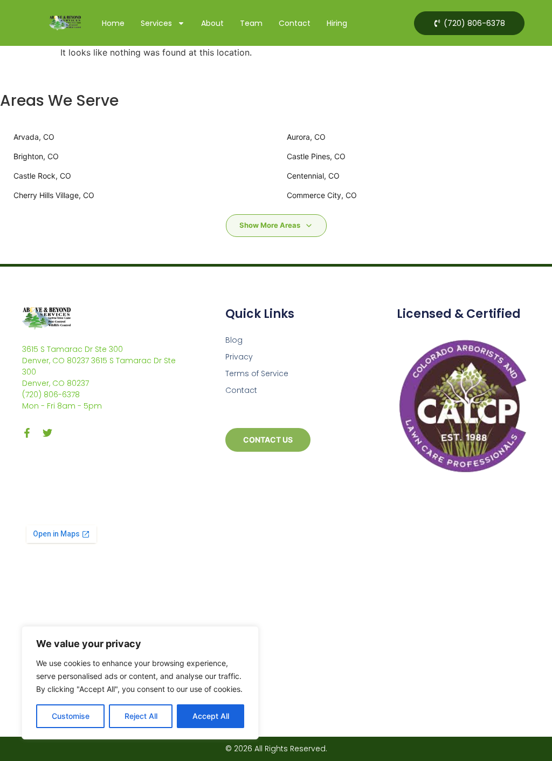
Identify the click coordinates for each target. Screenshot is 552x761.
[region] (140, 682)
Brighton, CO (36, 156)
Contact (294, 23)
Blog (234, 340)
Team (251, 23)
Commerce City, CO (322, 195)
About (212, 23)
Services (156, 23)
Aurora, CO (306, 136)
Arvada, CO (33, 136)
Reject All (141, 716)
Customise (70, 716)
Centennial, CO (313, 175)
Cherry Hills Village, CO (53, 195)
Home (113, 23)
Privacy (239, 356)
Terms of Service (256, 373)
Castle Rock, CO (42, 175)
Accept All (210, 716)
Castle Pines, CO (316, 156)
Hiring (337, 23)
